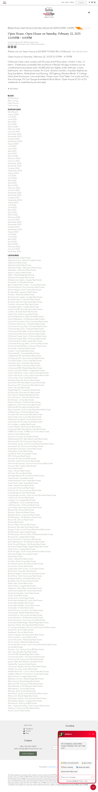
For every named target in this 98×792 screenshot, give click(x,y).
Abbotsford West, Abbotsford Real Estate (25, 268)
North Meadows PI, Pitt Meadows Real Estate (26, 542)
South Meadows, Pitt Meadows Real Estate (25, 618)
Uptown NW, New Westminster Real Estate (25, 662)
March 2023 (13, 215)
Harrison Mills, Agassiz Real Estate (22, 466)
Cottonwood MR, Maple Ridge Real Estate (25, 368)
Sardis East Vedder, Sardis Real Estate (23, 593)
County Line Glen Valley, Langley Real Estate (26, 370)
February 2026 (14, 129)
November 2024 (14, 166)
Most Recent (13, 112)
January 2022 (14, 249)
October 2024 (13, 168)
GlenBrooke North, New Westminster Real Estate (28, 439)
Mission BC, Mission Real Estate (20, 520)
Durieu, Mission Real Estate (19, 388)
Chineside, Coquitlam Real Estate (21, 348)
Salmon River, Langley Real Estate (22, 586)
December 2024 (14, 163)
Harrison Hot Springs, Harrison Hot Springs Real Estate (30, 463)
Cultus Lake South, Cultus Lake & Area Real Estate (28, 375)
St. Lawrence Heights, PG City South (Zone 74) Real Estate (32, 627)
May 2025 (12, 151)
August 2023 (13, 202)
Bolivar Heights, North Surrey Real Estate (24, 290)
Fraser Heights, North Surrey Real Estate (24, 427)
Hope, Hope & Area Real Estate (21, 485)
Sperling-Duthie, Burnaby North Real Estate (26, 625)
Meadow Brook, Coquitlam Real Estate (24, 515)
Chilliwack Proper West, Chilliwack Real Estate (27, 339)
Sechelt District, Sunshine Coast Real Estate (25, 610)
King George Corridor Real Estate (21, 493)
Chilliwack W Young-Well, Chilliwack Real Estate (28, 344)
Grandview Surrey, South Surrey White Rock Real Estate (31, 444)
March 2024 (13, 185)
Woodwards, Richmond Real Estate (22, 703)
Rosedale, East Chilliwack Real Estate (23, 581)
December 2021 (14, 251)
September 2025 (15, 141)
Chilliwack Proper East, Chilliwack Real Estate (26, 334)
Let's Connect (28, 753)
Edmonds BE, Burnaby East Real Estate (23, 407)
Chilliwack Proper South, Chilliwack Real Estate (29, 44)
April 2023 (12, 212)
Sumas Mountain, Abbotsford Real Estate (25, 640)
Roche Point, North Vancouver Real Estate (25, 576)
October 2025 (14, 139)
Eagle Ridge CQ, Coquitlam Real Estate (24, 390)
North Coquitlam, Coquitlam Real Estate (24, 539)
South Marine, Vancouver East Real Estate (25, 615)
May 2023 (12, 210)
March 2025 (13, 156)
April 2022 (12, 242)
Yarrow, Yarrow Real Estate (19, 711)
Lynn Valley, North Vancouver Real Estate (25, 507)
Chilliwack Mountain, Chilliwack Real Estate (26, 329)
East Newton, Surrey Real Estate (21, 400)
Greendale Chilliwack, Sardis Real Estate (25, 449)
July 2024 (12, 176)
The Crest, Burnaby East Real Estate (22, 652)
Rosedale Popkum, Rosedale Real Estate (24, 578)
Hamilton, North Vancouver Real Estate (24, 461)
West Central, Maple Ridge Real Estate (24, 681)
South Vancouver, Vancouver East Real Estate (26, 620)
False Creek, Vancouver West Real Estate (24, 417)
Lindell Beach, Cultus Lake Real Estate (23, 503)
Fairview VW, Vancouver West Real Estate (25, 414)
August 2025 (13, 144)
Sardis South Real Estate (18, 596)
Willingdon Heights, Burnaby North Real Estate (27, 698)
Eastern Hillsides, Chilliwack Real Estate (24, 402)
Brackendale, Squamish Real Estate (22, 292)
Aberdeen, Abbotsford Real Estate (22, 270)
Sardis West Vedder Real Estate (21, 603)
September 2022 (15, 229)
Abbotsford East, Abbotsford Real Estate (24, 260)
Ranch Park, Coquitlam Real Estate (22, 571)
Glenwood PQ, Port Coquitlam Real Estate (25, 441)
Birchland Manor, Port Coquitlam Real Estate (26, 287)
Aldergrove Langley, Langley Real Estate (25, 280)
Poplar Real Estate (15, 556)
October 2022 (13, 227)
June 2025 (12, 149)
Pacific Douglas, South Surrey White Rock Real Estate (29, 551)
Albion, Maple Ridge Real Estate (21, 275)
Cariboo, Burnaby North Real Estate (22, 312)
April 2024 (12, 183)
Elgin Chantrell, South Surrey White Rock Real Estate (29, 410)
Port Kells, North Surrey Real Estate (22, 561)
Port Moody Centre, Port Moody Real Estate (25, 564)
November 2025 (15, 136)
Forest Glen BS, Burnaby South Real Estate (25, 422)
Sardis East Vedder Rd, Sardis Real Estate (25, 591)
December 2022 (14, 222)
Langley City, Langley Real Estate (21, 500)
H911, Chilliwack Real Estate (19, 456)
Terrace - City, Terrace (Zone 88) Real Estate (26, 649)
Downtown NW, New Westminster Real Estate (26, 383)
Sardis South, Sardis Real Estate (21, 598)
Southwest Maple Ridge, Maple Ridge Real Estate (28, 623)
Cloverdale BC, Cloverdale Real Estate (24, 353)
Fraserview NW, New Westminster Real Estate (26, 429)
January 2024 (14, 190)
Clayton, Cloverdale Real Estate (21, 351)
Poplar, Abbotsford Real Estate (20, 559)
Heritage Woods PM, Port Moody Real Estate (26, 476)
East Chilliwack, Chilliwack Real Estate (23, 397)
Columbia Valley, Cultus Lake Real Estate (25, 361)
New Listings (13, 101)
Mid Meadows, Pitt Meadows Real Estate (25, 517)
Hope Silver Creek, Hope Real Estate (23, 483)
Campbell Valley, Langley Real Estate (23, 307)
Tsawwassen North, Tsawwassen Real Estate (26, 657)
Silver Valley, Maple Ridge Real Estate (23, 613)
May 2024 (12, 180)
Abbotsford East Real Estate (19, 258)
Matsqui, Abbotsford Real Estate (21, 512)
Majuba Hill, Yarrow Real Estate (21, 510)
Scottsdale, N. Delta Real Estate (21, 608)
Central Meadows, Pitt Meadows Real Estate (26, 319)
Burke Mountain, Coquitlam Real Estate (24, 299)
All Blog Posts (13, 98)
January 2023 (14, 220)
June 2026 (12, 119)
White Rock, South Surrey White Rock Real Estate (28, 693)
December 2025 (14, 134)
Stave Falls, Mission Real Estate (20, 630)
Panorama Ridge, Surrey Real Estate (23, 554)
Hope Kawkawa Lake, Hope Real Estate (24, 481)
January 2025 (14, 161)
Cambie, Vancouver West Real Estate (23, 304)
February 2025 (14, 158)
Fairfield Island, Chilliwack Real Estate (23, 412)
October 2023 (13, 198)
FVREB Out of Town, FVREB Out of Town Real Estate (28, 432)
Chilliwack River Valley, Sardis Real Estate (25, 341)
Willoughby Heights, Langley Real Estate (25, 701)
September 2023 (15, 200)
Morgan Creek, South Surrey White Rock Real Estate (29, 529)
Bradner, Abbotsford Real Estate (21, 295)
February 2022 (14, 247)
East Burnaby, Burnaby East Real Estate (24, 392)
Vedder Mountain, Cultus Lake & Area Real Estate (28, 671)
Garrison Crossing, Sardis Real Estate (23, 437)
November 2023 (14, 195)
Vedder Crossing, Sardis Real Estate (22, 669)
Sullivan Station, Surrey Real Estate (22, 637)
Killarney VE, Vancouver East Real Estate (24, 490)
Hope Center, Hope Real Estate (20, 478)
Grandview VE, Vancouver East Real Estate (25, 446)
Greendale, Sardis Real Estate (20, 451)
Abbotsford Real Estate (17, 263)
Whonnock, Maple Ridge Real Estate (23, 696)
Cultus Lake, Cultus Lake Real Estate (22, 378)
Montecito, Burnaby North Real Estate (23, 527)
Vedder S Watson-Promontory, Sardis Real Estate (28, 674)
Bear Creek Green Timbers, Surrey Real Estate (27, 285)
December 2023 (14, 193)
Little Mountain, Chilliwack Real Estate (23, 505)
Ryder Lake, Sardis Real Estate (20, 583)
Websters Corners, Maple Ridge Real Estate (26, 679)
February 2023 (14, 217)
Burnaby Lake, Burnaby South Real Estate (25, 302)
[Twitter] (92, 3)
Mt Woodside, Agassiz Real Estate (22, 532)
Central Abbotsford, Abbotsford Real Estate (26, 317)
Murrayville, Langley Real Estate (21, 537)
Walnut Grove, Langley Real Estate (22, 676)
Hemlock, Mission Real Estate (20, 473)
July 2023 (12, 205)
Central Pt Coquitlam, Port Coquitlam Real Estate (28, 322)
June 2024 (12, 178)
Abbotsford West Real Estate (19, 265)
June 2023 (12, 207)
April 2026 (12, 124)
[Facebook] (89, 3)
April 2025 (12, 154)
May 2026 (12, 122)
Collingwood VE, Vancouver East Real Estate (26, 358)
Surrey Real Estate (15, 647)
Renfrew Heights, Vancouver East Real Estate (26, 574)
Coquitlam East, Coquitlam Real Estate (24, 363)
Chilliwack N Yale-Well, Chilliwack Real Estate (27, 331)
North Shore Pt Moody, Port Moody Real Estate (27, 544)
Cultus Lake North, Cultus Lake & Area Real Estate (28, 373)
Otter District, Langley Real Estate (21, 549)
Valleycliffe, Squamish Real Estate (22, 664)
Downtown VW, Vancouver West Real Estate (26, 385)
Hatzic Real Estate (15, 468)
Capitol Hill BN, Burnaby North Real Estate (25, 309)
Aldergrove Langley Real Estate (21, 277)
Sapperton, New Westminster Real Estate (25, 588)
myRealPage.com (53, 767)
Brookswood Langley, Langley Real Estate (25, 297)
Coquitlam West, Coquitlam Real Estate (24, 366)
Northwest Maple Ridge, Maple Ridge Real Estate (28, 547)
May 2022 (12, 239)
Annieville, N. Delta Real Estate (20, 282)
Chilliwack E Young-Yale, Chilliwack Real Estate (27, 326)
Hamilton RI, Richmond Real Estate (22, 459)
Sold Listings (13, 106)
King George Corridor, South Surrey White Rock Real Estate (32, 495)
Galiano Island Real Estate (19, 434)
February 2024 (14, 188)
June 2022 (12, 237)
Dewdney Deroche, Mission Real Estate (24, 380)
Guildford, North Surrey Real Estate (22, 454)
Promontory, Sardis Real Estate (20, 566)
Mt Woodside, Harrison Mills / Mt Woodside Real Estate (30, 534)
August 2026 (13, 114)
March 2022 (13, 244)
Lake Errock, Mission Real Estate (21, 498)
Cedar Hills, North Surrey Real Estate (23, 314)
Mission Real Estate (16, 522)
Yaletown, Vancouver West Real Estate (24, 708)
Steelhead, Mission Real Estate (20, 632)
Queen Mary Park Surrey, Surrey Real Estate (26, 569)
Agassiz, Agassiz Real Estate (19, 273)
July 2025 (12, 146)
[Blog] (95, 3)
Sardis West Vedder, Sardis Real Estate (24, 605)
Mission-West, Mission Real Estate (22, 525)
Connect (81, 2)
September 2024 (15, 171)
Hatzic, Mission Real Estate (19, 471)
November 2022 (14, 224)
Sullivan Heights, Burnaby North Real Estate (26, 635)
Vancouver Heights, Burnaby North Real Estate (27, 667)
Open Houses (13, 103)
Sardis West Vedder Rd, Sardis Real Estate (25, 600)
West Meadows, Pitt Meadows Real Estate (25, 686)
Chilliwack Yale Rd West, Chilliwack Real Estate (27, 346)
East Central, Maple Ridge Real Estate (23, 395)
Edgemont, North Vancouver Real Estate (24, 405)
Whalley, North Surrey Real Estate (22, 691)
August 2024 (13, 173)
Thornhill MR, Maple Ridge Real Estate (23, 654)
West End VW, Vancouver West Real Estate (25, 684)
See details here (79, 52)
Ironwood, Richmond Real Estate (21, 488)
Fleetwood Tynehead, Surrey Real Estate (24, 419)
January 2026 (14, 132)
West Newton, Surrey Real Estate (21, 689)
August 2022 (13, 232)
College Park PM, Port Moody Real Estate (24, 356)
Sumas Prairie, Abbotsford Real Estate (23, 642)
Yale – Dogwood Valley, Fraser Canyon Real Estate (28, 706)
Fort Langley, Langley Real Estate (21, 424)
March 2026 (13, 127)
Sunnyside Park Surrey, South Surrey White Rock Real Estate (32, 645)
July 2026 (12, 117)
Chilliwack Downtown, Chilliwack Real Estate (26, 324)
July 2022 (12, 234)
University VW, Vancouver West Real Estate (25, 659)
